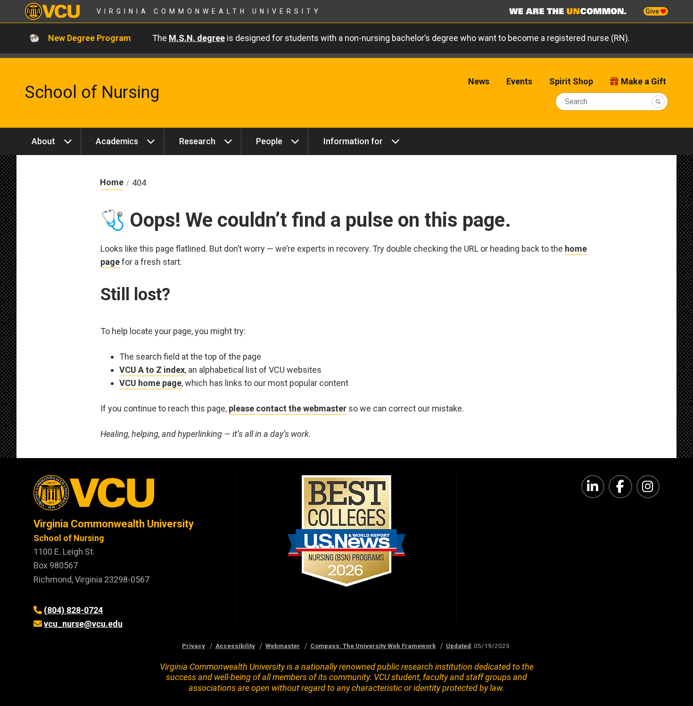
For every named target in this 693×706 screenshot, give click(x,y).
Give (652, 11)
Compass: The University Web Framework (373, 645)
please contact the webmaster (287, 408)
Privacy (193, 645)
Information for (353, 141)
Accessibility (235, 645)
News (478, 81)
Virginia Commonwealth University (209, 11)
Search (576, 101)
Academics (117, 141)
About (43, 141)
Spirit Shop (571, 81)
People (269, 141)
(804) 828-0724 (73, 610)
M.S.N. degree (197, 38)
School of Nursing (92, 92)
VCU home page (150, 383)
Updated (458, 645)
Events (519, 81)
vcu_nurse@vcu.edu (83, 624)
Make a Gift (643, 81)
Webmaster (282, 645)
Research (197, 141)
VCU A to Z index (152, 370)
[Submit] (658, 101)
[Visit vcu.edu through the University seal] (126, 496)
